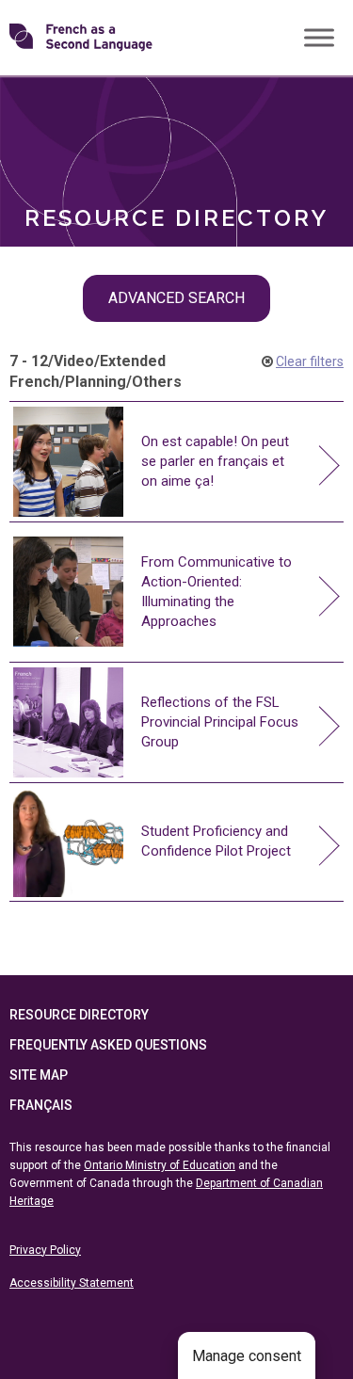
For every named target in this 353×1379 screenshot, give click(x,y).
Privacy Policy (45, 1250)
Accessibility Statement (71, 1283)
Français (40, 1105)
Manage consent (246, 1356)
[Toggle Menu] (319, 37)
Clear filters (310, 361)
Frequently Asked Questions (108, 1044)
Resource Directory (79, 1014)
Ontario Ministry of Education (159, 1165)
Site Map (38, 1074)
